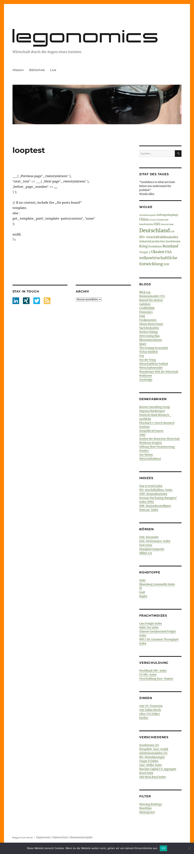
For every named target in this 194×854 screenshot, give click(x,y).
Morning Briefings (150, 804)
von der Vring (147, 359)
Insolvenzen (173, 241)
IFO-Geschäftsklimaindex (158, 237)
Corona (152, 220)
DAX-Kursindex (149, 537)
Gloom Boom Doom (151, 324)
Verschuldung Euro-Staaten (156, 678)
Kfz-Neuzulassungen (152, 757)
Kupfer (143, 596)
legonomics (86, 36)
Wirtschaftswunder (151, 367)
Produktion (155, 246)
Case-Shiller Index (150, 765)
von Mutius (146, 454)
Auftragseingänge (167, 215)
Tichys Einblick (148, 351)
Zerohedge (145, 379)
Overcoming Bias (149, 336)
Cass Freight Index (150, 623)
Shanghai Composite (151, 549)
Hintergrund (147, 812)
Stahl (142, 580)
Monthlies (145, 808)
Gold (142, 592)
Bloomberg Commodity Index (157, 584)
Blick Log (144, 292)
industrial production (152, 241)
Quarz (142, 344)
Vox (141, 355)
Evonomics (146, 312)
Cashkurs (145, 304)
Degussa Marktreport (152, 411)
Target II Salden (148, 761)
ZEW (166, 264)
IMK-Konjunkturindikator (155, 506)
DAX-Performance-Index (154, 541)
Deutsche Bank (167, 224)
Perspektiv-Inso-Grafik (153, 749)
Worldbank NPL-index (153, 670)
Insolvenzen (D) (149, 745)
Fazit (142, 316)
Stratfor (144, 450)
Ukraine (157, 252)
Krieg (143, 246)
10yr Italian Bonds (150, 710)
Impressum (43, 837)
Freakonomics (148, 320)
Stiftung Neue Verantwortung (157, 446)
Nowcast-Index (148, 509)
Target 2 (145, 252)
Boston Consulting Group (154, 407)
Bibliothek (37, 70)
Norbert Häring (148, 332)
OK (163, 848)
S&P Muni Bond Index (152, 777)
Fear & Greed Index (150, 486)
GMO (142, 434)
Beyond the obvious (151, 300)
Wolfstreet (145, 375)
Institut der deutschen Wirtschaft (159, 438)
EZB (172, 231)
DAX (157, 224)
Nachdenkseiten (149, 328)
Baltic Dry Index (149, 627)
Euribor (143, 717)
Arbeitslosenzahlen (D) (153, 753)
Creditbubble (147, 308)
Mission (18, 70)
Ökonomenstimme (150, 340)
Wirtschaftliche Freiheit (153, 363)
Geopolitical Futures (151, 430)
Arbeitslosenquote (147, 215)
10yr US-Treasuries (151, 706)
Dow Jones (145, 545)
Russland (170, 246)
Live (53, 70)
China (143, 219)
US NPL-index (147, 674)
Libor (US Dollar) (149, 714)
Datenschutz (60, 837)
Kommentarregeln (81, 837)
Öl (140, 588)
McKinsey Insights (150, 442)
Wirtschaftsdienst (150, 458)
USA (168, 252)
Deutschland (154, 230)
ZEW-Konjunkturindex (153, 494)
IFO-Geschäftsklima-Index (155, 490)
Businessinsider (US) (152, 296)
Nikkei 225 (145, 553)
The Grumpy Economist (153, 348)
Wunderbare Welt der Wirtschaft (158, 371)
